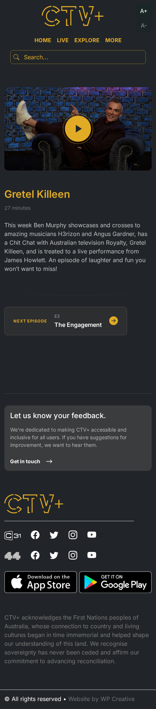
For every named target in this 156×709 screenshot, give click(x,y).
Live (63, 40)
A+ (144, 11)
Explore (86, 40)
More (113, 40)
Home (42, 40)
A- (144, 25)
